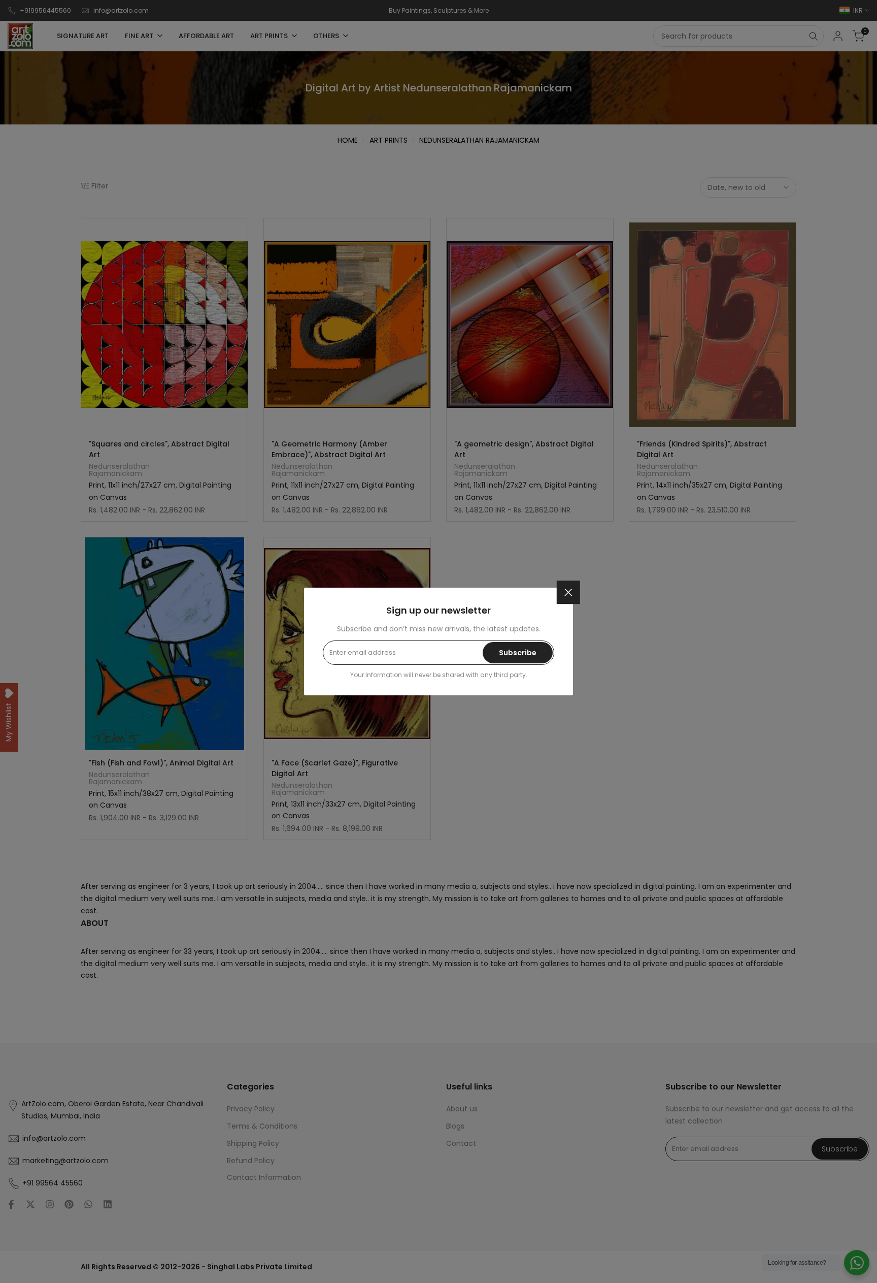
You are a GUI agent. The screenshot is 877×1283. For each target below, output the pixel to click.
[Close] (568, 592)
